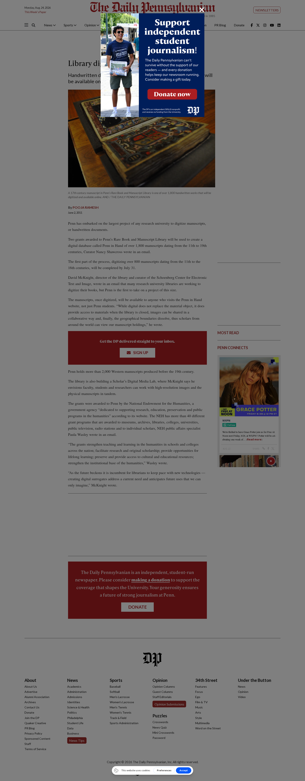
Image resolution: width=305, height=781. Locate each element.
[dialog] (152, 390)
